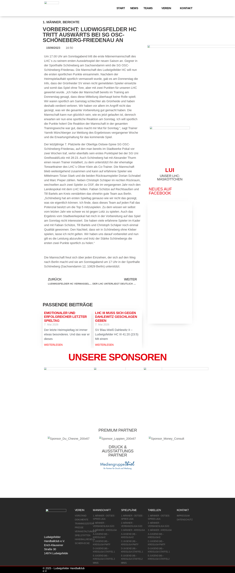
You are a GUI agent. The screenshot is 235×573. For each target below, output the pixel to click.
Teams (148, 8)
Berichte (71, 22)
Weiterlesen (53, 344)
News (134, 8)
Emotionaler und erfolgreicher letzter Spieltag (65, 317)
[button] (43, 295)
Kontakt (186, 8)
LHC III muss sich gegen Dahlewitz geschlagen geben (116, 317)
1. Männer (52, 22)
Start (121, 8)
